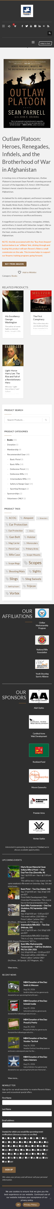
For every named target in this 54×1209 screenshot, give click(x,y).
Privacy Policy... (31, 1204)
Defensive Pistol (17, 469)
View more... (13, 967)
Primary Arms (32, 549)
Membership (12, 449)
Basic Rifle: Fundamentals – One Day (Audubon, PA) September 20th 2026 (36, 908)
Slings (14, 579)
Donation (11, 444)
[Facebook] (22, 26)
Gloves (31, 531)
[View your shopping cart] (15, 26)
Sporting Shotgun (18, 488)
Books (14, 276)
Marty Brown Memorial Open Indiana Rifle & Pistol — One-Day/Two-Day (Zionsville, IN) (33, 870)
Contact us (42, 847)
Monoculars (32, 543)
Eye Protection (15, 530)
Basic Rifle (14, 464)
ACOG (12, 517)
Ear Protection (18, 524)
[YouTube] (31, 26)
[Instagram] (35, 26)
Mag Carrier (14, 543)
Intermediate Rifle (18, 479)
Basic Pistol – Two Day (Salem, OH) (35, 889)
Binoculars (43, 518)
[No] (50, 1198)
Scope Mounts (33, 555)
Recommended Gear (16, 454)
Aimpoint (28, 517)
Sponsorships (13, 493)
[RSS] (48, 26)
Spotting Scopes (13, 586)
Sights (37, 571)
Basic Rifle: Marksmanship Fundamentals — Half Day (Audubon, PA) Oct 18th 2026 (36, 947)
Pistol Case (13, 549)
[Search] (46, 420)
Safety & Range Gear (19, 484)
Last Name (6, 1109)
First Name (6, 1098)
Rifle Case (14, 554)
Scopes (35, 562)
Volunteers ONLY (15, 498)
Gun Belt (14, 537)
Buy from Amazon (14, 264)
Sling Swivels (33, 579)
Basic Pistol (15, 459)
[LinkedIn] (39, 26)
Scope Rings (14, 563)
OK (18, 1204)
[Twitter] (26, 26)
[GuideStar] (44, 26)
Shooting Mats (17, 571)
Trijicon (31, 586)
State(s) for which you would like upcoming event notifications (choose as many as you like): (22, 1133)
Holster (31, 537)
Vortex (14, 593)
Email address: (8, 1120)
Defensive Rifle (17, 474)
